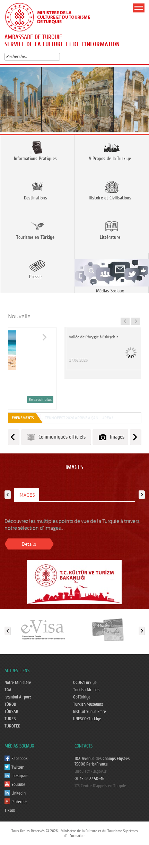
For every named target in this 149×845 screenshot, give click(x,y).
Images (115, 437)
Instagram (19, 775)
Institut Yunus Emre (89, 711)
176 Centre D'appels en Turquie (100, 785)
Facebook (19, 758)
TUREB (10, 718)
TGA (8, 689)
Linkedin (18, 793)
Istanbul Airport (18, 697)
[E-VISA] (42, 629)
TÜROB (10, 704)
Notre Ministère (18, 682)
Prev (7, 102)
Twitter (17, 767)
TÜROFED (12, 726)
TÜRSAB (11, 711)
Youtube (18, 784)
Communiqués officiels (61, 437)
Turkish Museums (88, 704)
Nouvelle (19, 316)
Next (141, 102)
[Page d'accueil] (50, 16)
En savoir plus (116, 399)
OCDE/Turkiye (85, 682)
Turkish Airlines (86, 689)
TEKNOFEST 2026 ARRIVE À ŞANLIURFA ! (79, 417)
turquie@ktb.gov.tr (90, 771)
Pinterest (19, 801)
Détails (29, 544)
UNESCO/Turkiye (87, 718)
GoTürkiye (81, 697)
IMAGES (26, 494)
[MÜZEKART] (107, 629)
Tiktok (10, 810)
